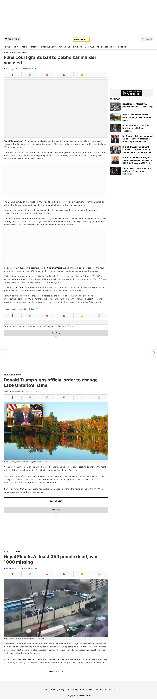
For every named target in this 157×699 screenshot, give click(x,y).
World (25, 47)
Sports (34, 47)
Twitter (71, 326)
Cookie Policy (72, 689)
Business (77, 47)
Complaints (110, 689)
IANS (5, 69)
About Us (45, 689)
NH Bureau (7, 391)
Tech (99, 47)
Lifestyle (89, 47)
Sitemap (83, 689)
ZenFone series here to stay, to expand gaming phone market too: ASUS (3, 353)
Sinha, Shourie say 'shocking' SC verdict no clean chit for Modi (154, 353)
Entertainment (48, 47)
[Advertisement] (78, 17)
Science (122, 47)
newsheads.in (84, 695)
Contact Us (98, 689)
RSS (90, 689)
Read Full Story (56, 501)
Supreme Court (54, 268)
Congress (21, 287)
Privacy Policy (57, 689)
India (16, 47)
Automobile (64, 47)
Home (7, 47)
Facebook (50, 326)
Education (110, 47)
